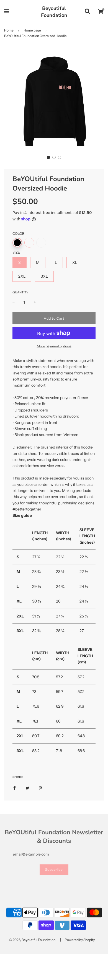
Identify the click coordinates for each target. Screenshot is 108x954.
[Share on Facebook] (14, 788)
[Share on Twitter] (27, 788)
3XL (44, 276)
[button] (48, 157)
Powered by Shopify (80, 940)
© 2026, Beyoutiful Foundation (32, 940)
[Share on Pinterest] (40, 788)
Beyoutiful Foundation (54, 12)
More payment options (54, 346)
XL (74, 262)
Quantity (20, 292)
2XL (21, 276)
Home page (32, 30)
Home (9, 30)
